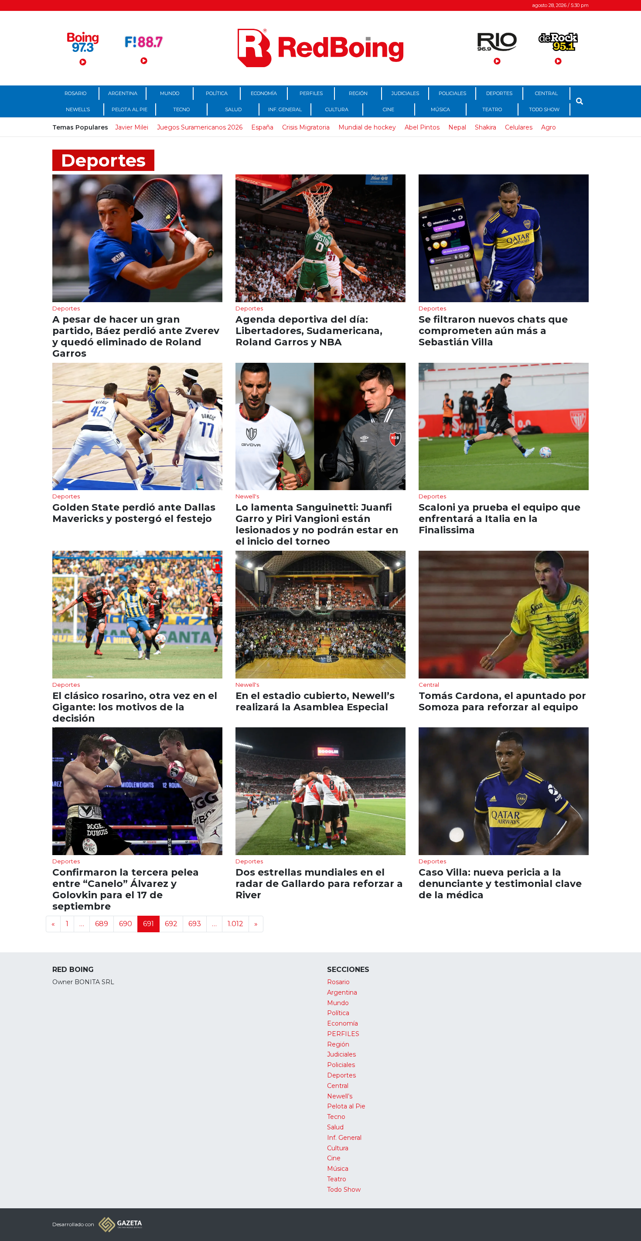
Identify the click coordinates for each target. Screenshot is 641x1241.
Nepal (457, 127)
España (262, 127)
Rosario (75, 93)
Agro (548, 127)
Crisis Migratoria (306, 127)
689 (101, 924)
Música (440, 109)
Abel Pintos (422, 127)
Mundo (169, 93)
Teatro (492, 109)
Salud (233, 109)
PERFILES (311, 93)
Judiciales (405, 93)
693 (194, 924)
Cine (388, 109)
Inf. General (285, 109)
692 (171, 924)
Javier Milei (131, 127)
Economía (264, 93)
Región (358, 93)
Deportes (499, 93)
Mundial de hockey (367, 127)
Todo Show (544, 109)
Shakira (485, 127)
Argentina (122, 93)
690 (125, 924)
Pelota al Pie (129, 109)
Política (217, 93)
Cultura (336, 109)
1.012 (235, 924)
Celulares (518, 127)
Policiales (452, 93)
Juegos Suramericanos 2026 (199, 127)
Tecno (181, 109)
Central (546, 93)
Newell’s (78, 109)
